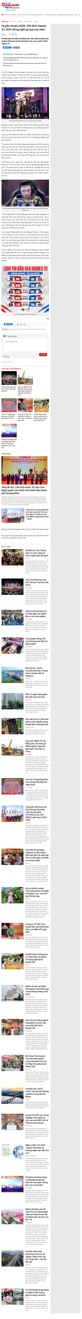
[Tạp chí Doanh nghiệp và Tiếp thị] (11, 5)
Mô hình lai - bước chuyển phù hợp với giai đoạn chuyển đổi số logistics (37, 672)
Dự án (27, 1099)
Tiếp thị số (12, 21)
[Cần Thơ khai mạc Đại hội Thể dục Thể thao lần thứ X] (9, 378)
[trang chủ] (2, 15)
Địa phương (28, 21)
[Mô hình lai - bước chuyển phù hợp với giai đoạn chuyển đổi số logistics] (13, 675)
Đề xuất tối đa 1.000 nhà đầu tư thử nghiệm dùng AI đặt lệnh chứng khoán (37, 722)
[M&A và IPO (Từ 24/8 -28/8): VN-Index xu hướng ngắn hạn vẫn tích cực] (13, 1152)
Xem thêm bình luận (7, 362)
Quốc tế (35, 21)
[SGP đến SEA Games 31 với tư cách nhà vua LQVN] (25, 103)
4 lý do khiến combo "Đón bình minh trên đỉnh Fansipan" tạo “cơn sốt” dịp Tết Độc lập (37, 892)
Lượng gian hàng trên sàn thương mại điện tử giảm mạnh (36, 641)
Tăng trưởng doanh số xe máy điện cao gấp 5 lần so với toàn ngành (36, 614)
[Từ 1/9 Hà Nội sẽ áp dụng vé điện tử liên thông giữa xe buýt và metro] (13, 1297)
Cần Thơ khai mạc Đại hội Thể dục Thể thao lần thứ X (9, 389)
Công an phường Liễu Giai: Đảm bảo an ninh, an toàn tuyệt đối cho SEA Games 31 (24, 64)
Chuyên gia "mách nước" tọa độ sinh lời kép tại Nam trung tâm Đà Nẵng (37, 1093)
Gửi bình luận (43, 355)
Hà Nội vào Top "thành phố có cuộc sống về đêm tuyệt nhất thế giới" (37, 553)
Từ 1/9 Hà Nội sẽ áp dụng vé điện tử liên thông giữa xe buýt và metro (37, 1292)
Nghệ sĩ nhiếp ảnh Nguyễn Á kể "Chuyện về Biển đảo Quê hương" (25, 529)
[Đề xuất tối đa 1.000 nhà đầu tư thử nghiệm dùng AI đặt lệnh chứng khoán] (13, 726)
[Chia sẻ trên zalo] (21, 324)
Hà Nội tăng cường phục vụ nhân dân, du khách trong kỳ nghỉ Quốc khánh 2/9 (41, 417)
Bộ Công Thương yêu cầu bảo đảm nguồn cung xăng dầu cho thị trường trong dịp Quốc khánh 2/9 (25, 537)
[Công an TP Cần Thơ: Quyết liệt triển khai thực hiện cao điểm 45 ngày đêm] (25, 405)
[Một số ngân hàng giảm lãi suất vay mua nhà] (13, 701)
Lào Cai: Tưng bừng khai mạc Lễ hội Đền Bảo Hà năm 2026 (8, 416)
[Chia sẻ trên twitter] (18, 324)
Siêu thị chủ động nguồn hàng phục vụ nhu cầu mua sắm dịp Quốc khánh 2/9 (37, 1024)
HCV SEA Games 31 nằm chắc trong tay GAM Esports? (21, 54)
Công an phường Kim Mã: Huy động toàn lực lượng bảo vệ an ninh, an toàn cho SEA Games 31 (25, 59)
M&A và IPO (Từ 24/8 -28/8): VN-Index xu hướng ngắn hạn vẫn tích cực (37, 1149)
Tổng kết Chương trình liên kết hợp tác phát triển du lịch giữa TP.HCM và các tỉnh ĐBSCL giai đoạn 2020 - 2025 (37, 514)
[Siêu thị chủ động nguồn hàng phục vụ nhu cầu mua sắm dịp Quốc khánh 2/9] (13, 1027)
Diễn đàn (20, 21)
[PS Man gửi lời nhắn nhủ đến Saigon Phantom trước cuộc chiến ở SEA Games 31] (25, 193)
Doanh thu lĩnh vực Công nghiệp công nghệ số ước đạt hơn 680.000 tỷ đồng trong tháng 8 (37, 1119)
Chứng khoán (30, 727)
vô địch (42, 329)
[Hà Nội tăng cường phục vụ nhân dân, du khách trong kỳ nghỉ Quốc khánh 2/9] (41, 405)
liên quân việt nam (13, 329)
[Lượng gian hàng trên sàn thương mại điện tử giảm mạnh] (13, 645)
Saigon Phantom (34, 329)
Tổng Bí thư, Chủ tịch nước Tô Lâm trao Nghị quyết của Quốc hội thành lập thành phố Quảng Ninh (24, 490)
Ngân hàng (29, 700)
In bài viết (16, 47)
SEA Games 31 (24, 329)
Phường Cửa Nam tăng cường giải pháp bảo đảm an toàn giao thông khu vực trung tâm (9, 443)
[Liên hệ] (25, 324)
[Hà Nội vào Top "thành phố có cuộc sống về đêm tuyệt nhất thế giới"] (13, 557)
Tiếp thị (6, 15)
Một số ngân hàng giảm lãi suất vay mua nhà (36, 695)
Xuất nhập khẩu (30, 997)
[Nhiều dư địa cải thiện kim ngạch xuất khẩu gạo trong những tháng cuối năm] (13, 993)
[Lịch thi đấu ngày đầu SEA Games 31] (25, 288)
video (76, 15)
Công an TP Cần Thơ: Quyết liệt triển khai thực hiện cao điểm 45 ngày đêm (25, 417)
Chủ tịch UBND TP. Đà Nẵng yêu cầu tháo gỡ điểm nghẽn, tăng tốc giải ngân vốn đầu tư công (25, 391)
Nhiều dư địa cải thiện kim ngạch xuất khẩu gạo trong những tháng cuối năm (37, 990)
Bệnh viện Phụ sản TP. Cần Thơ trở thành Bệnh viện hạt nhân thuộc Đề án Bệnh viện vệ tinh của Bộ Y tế (37, 1214)
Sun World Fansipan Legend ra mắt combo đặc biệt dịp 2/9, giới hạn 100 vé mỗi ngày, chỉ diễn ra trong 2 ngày (37, 855)
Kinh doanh (29, 619)
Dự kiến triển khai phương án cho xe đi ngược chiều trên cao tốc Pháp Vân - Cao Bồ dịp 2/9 (36, 1256)
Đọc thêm (6, 547)
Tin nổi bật (6, 454)
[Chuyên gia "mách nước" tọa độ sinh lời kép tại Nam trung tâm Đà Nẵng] (13, 1095)
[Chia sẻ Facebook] (7, 48)
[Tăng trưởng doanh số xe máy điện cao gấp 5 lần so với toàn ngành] (13, 618)
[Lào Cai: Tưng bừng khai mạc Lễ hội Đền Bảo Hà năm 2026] (9, 405)
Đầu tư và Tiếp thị (31, 1156)
